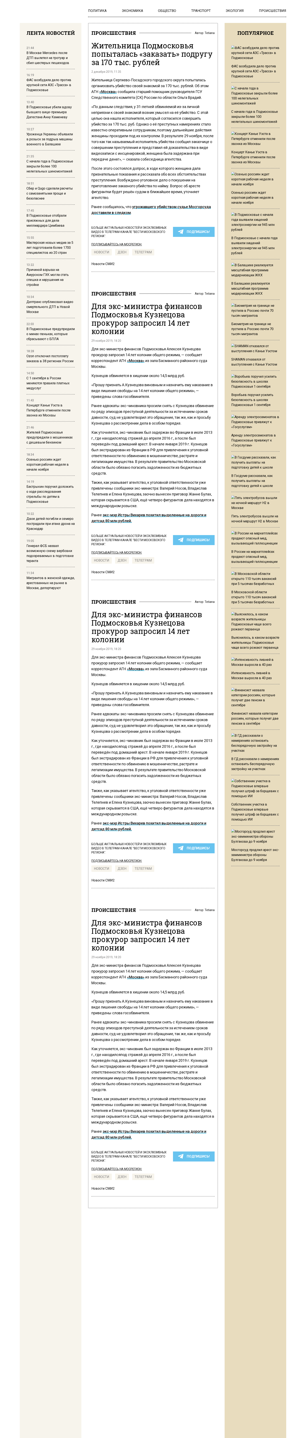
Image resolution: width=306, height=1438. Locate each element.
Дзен (122, 252)
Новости (101, 252)
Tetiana (210, 33)
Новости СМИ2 (103, 264)
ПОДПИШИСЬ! (198, 232)
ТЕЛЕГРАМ (143, 252)
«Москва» (108, 91)
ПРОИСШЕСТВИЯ (113, 33)
